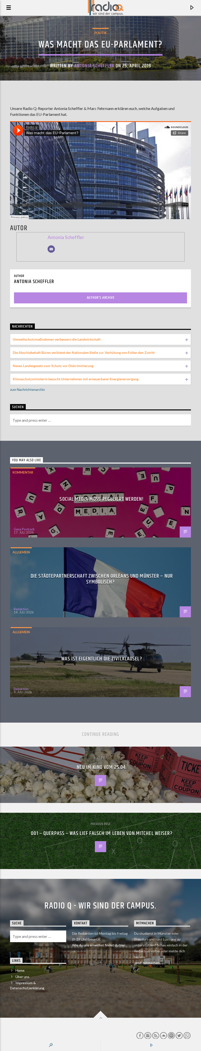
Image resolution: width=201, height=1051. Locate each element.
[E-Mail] (51, 249)
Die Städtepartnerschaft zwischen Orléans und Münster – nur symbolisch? (102, 579)
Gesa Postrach (24, 529)
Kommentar (23, 472)
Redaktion (21, 609)
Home (20, 970)
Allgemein (21, 552)
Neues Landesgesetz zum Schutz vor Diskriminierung (53, 366)
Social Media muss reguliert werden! (102, 499)
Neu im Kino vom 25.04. (102, 767)
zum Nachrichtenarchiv (27, 389)
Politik (100, 33)
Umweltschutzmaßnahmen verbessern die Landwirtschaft (56, 339)
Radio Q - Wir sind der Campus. (100, 906)
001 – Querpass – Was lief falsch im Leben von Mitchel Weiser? (101, 833)
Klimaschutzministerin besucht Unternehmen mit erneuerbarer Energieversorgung (75, 379)
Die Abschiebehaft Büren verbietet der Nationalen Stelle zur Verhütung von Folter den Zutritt (84, 352)
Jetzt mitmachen (147, 963)
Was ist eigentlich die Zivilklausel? (101, 659)
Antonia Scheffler (94, 66)
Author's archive (100, 298)
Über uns (22, 977)
